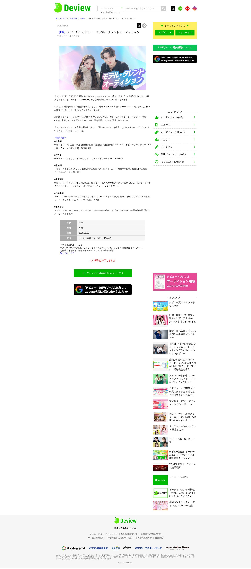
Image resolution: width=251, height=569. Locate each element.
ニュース (165, 124)
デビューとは (96, 534)
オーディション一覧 (76, 18)
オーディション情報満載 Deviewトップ (102, 273)
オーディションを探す (172, 117)
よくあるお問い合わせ (172, 161)
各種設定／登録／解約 (151, 534)
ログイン (163, 32)
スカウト (165, 139)
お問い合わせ (111, 534)
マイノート (184, 32)
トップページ (61, 18)
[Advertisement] (175, 86)
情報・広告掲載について (125, 528)
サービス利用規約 (96, 538)
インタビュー (168, 147)
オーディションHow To (173, 132)
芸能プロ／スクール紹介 (173, 154)
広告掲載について (129, 534)
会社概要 (159, 538)
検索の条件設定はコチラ (110, 12)
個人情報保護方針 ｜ (145, 538)
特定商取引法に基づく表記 (120, 538)
